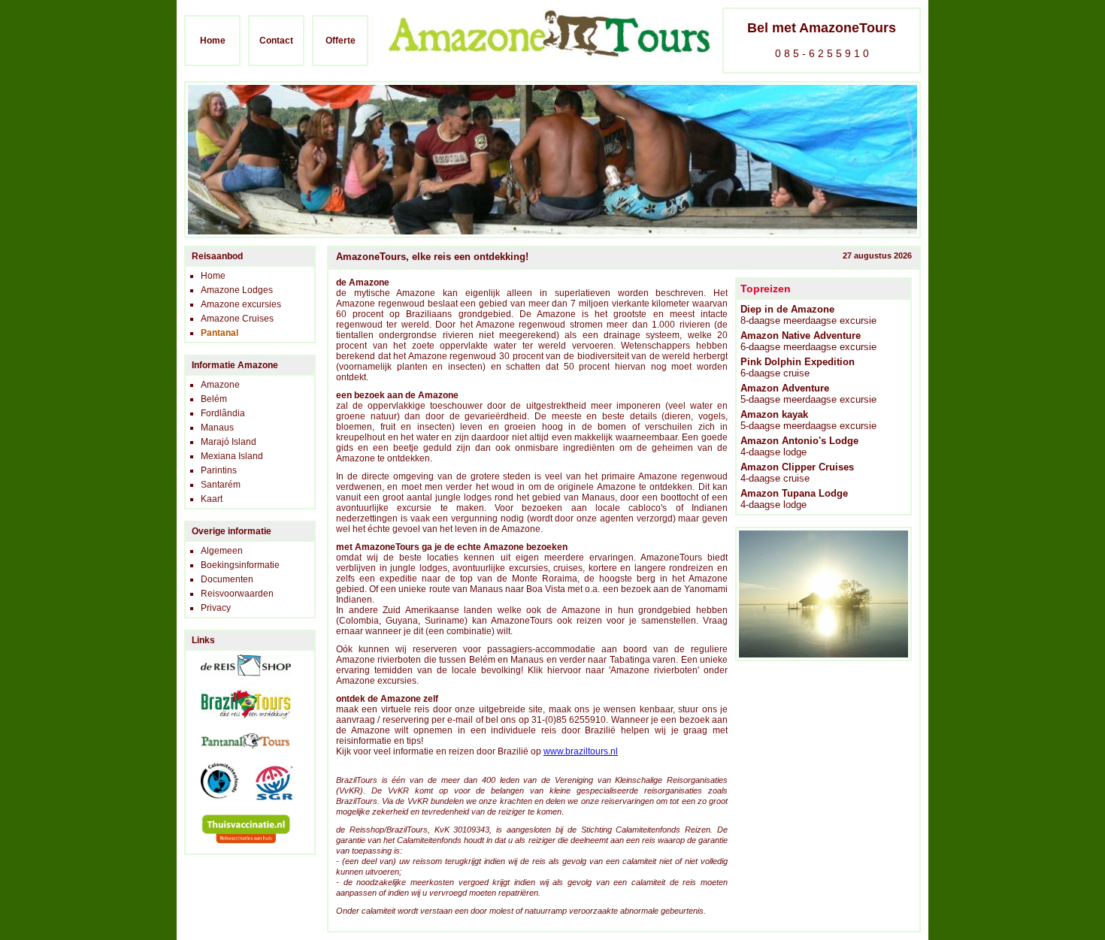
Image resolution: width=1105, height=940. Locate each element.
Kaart (212, 499)
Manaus (217, 427)
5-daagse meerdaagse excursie (808, 393)
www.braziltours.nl (580, 751)
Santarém (221, 484)
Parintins (219, 470)
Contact (276, 40)
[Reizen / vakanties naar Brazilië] (238, 723)
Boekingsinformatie (240, 565)
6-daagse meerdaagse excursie (808, 341)
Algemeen (222, 551)
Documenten (227, 579)
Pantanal (219, 333)
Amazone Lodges (237, 290)
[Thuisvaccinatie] (238, 848)
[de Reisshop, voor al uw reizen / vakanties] (238, 681)
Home (213, 40)
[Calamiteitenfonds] (212, 804)
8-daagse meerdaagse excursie (808, 315)
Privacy (216, 608)
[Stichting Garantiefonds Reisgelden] (267, 804)
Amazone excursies (241, 304)
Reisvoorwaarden (237, 593)
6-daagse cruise (797, 367)
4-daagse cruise (797, 472)
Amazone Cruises (237, 318)
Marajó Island (228, 442)
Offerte (340, 40)
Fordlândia (223, 413)
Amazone (220, 384)
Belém (214, 399)
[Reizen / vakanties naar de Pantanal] (238, 753)
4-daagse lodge (799, 446)
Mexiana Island (232, 456)
